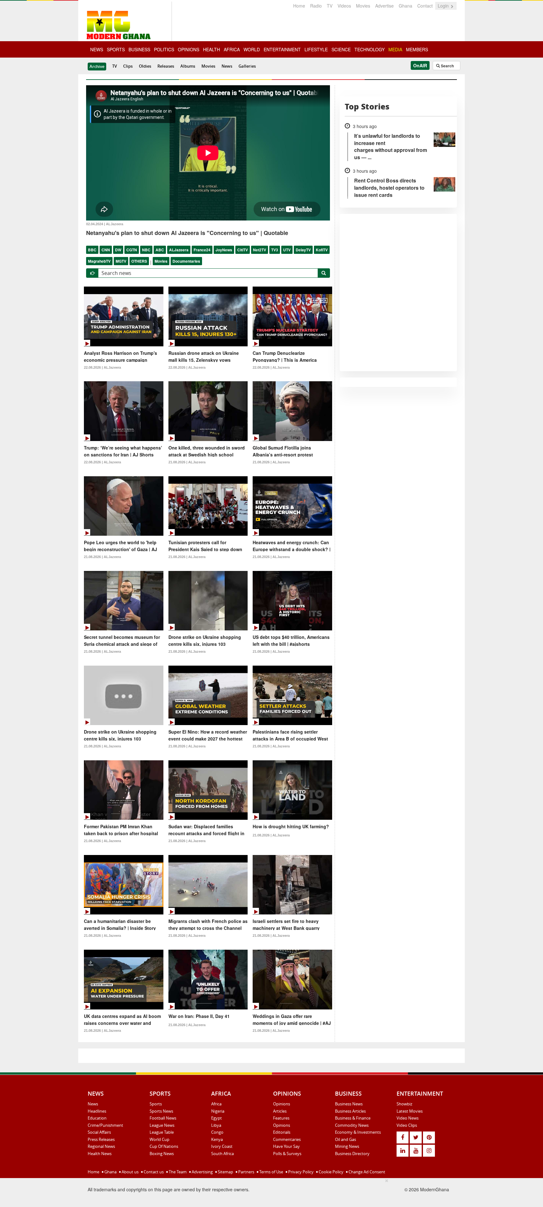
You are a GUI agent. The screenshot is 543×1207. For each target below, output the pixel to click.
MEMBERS (417, 49)
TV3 (274, 250)
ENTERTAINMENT (282, 49)
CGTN (131, 250)
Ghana (405, 6)
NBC (146, 250)
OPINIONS (188, 49)
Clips (128, 66)
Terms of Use (270, 1172)
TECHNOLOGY (369, 49)
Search (447, 66)
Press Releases (101, 1139)
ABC (160, 250)
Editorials (281, 1132)
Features (281, 1118)
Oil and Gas (345, 1139)
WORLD (252, 49)
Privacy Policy (300, 1172)
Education (97, 1118)
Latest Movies (410, 1111)
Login (444, 6)
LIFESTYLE (316, 49)
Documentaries (186, 261)
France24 (202, 250)
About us (130, 1172)
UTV (287, 250)
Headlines (97, 1111)
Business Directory (352, 1153)
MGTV (121, 261)
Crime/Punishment (105, 1125)
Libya (216, 1125)
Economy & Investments (358, 1132)
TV (329, 6)
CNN (105, 250)
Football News (163, 1118)
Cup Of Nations (164, 1146)
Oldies (145, 66)
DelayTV (303, 250)
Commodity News (352, 1125)
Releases (165, 66)
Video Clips (407, 1125)
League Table (162, 1132)
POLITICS (164, 49)
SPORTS (116, 49)
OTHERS (139, 261)
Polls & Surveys (287, 1153)
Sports (156, 1104)
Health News (100, 1153)
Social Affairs (99, 1132)
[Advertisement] (269, 1191)
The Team (177, 1172)
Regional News (101, 1146)
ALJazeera (179, 250)
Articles (280, 1111)
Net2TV (259, 250)
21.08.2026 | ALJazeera (187, 462)
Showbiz (404, 1104)
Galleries (247, 66)
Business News (349, 1104)
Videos (344, 6)
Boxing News (162, 1153)
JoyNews (224, 250)
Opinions (281, 1104)
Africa (216, 1104)
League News (162, 1125)
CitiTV (242, 250)
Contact (425, 6)
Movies (363, 6)
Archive (97, 66)
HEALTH (211, 49)
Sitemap (225, 1172)
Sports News (161, 1111)
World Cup (159, 1139)
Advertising (202, 1172)
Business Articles (350, 1111)
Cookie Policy (330, 1172)
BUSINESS (139, 49)
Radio (316, 6)
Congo (217, 1132)
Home (299, 6)
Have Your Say (286, 1146)
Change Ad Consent (366, 1172)
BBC (92, 250)
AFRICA (232, 49)
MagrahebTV (99, 261)
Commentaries (287, 1139)
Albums (187, 66)
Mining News (347, 1146)
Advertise (384, 6)
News (227, 66)
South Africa (222, 1153)
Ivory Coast (222, 1146)
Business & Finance (352, 1118)
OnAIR (420, 65)
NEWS (96, 49)
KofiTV (322, 250)
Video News (408, 1118)
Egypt (216, 1118)
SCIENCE (341, 49)
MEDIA (395, 49)
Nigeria (217, 1111)
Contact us (153, 1172)
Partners (245, 1172)
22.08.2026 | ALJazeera (102, 367)
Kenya (217, 1139)
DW (118, 250)
